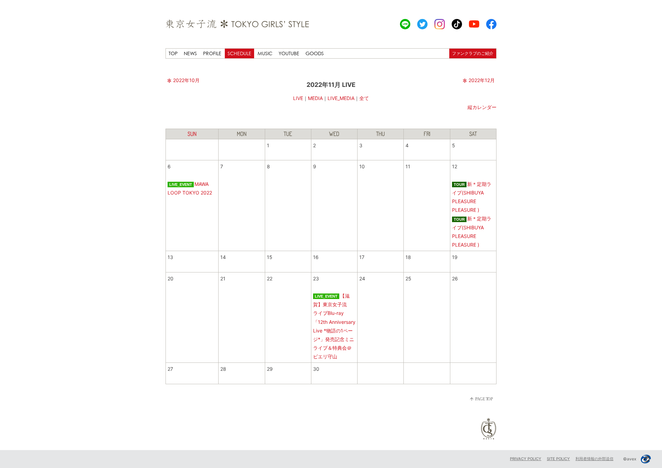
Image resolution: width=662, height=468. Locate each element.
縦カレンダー (482, 107)
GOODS (314, 53)
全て (364, 98)
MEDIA (315, 98)
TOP (173, 53)
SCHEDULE (239, 53)
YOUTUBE (289, 53)
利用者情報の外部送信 (594, 458)
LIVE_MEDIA (341, 98)
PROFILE (212, 53)
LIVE (298, 98)
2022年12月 (482, 80)
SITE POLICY (558, 458)
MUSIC (265, 53)
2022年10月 (186, 80)
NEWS (190, 53)
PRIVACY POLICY (525, 458)
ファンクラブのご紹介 (472, 53)
